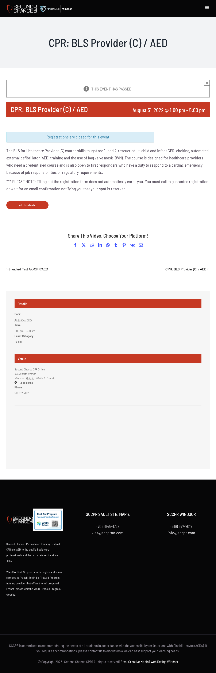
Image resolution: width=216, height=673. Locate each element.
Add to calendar (27, 205)
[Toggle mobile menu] (207, 7)
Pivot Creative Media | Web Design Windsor (149, 661)
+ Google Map (25, 382)
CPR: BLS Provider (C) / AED (186, 269)
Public (18, 341)
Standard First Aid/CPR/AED (28, 269)
